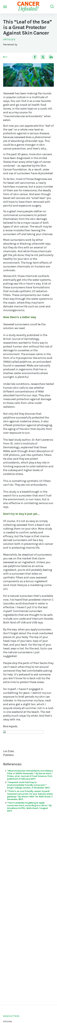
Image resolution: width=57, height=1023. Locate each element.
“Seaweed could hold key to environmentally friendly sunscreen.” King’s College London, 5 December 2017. (28, 785)
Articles (9, 39)
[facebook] (35, 57)
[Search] (52, 7)
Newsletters (11, 1016)
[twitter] (43, 57)
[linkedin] (51, 57)
